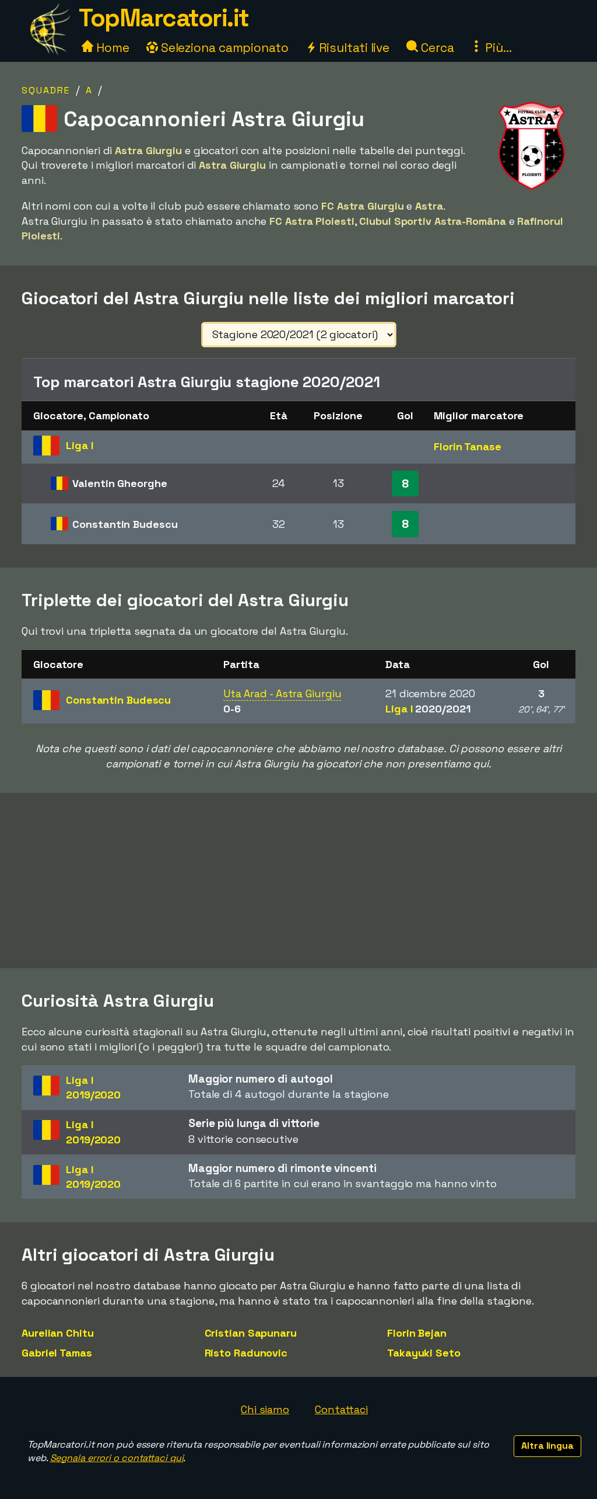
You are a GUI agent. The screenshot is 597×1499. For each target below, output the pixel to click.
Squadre (46, 90)
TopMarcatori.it (164, 17)
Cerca (436, 47)
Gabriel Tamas (57, 1352)
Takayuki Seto (424, 1352)
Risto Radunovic (246, 1352)
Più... (496, 47)
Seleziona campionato (223, 47)
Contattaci (341, 1409)
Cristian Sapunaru (251, 1333)
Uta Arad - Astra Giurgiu (282, 693)
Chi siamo (265, 1409)
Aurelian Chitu (58, 1333)
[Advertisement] (298, 880)
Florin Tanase (467, 446)
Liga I (427, 708)
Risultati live (353, 47)
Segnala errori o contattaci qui (117, 1458)
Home (111, 47)
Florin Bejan (417, 1333)
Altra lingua (547, 1445)
